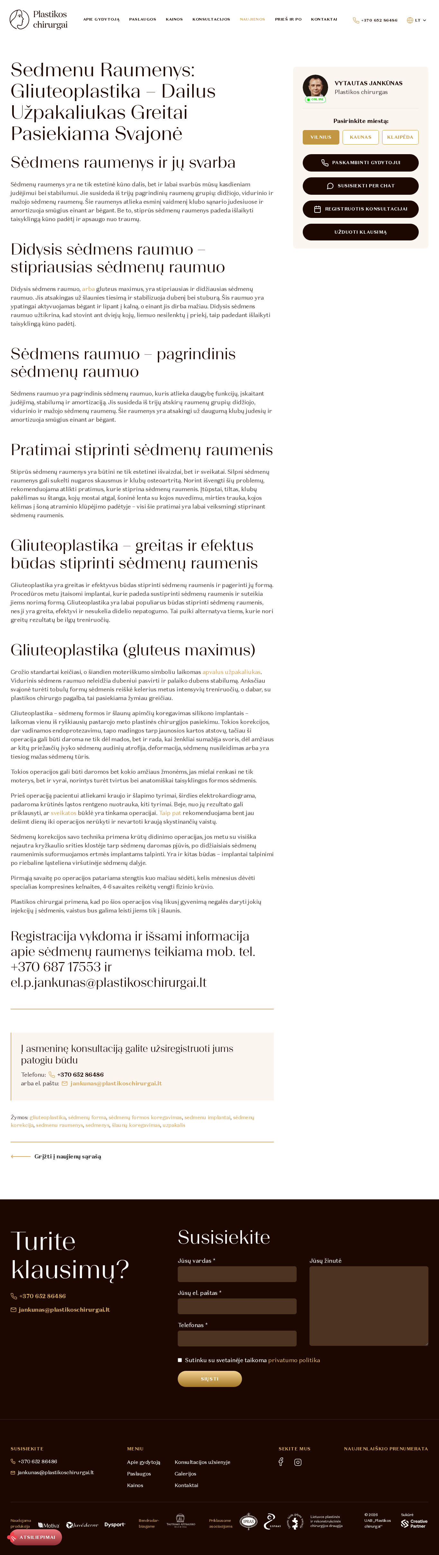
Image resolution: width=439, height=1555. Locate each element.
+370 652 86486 (379, 20)
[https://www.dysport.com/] (115, 1524)
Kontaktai (324, 19)
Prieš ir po (288, 19)
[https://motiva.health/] (49, 1525)
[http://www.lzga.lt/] (295, 1521)
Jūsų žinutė (325, 1260)
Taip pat (170, 813)
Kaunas (361, 137)
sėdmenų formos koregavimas (145, 1117)
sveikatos (63, 813)
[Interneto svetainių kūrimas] (414, 1524)
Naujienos (252, 19)
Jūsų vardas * (196, 1260)
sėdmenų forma (87, 1117)
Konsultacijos (211, 19)
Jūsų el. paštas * (200, 1293)
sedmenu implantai (207, 1117)
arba (88, 289)
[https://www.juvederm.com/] (82, 1525)
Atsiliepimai (38, 1537)
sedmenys (97, 1125)
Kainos (174, 19)
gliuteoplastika (48, 1117)
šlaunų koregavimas (136, 1125)
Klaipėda (400, 137)
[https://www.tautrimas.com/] (180, 1521)
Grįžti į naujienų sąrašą (67, 1156)
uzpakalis (174, 1125)
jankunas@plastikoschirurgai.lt (116, 1083)
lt (418, 20)
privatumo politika (294, 1360)
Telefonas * (193, 1325)
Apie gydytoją (101, 19)
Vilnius (320, 137)
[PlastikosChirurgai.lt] (38, 20)
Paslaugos (142, 19)
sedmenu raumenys (59, 1125)
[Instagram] (297, 1462)
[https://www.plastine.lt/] (326, 1521)
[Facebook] (281, 1461)
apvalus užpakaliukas (231, 672)
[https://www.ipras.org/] (248, 1521)
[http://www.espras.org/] (272, 1521)
